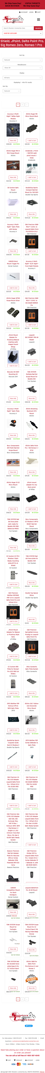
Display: (22, 73)
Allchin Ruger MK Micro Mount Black (31, 115)
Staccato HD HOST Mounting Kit (13, 373)
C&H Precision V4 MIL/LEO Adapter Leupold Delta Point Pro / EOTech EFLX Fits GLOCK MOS (13, 782)
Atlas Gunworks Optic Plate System (31, 668)
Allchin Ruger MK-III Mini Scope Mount (13, 152)
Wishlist (19, 1060)
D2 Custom (13, 192)
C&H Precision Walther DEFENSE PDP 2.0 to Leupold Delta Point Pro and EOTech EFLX (13, 598)
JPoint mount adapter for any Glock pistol (31, 484)
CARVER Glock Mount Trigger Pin (13, 262)
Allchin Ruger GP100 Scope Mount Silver (13, 299)
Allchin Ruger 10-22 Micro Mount (13, 483)
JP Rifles (13, 349)
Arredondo (31, 160)
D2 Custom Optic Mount (13, 189)
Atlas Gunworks (31, 671)
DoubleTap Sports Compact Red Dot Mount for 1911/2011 (31, 190)
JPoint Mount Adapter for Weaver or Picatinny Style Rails (13, 633)
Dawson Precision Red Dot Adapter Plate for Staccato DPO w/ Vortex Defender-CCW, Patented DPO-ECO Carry (13, 858)
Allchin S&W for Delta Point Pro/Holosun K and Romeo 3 (31, 965)
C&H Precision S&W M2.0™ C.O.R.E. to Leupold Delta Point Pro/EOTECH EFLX (31, 228)
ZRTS (13, 711)
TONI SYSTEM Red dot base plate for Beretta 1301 (32, 558)
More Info (13, 141)
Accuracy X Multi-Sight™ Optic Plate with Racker (13, 227)
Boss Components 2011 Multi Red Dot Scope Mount (13, 448)
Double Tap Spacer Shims (31, 594)
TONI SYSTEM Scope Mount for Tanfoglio (13, 927)
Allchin (31, 119)
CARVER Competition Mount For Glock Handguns (13, 891)
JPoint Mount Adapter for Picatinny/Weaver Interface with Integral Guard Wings (13, 341)
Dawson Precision (13, 867)
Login (31, 12)
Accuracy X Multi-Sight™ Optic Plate (13, 410)
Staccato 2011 (13, 377)
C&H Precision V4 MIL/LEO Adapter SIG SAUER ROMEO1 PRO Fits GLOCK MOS (31, 782)
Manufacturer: (22, 65)
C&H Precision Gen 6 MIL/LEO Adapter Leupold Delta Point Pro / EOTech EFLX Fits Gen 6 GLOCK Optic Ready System (31, 820)
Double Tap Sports (31, 195)
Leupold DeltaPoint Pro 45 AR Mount (31, 889)
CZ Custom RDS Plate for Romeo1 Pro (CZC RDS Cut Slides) (13, 670)
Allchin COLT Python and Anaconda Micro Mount (31, 706)
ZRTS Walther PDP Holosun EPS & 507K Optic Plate (13, 706)
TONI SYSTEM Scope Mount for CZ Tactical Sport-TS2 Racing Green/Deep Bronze (31, 929)
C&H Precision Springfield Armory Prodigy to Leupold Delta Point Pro (31, 633)
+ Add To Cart (31, 141)
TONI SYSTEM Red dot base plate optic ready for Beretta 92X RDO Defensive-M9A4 (13, 524)
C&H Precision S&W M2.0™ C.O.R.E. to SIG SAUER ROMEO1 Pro (31, 301)
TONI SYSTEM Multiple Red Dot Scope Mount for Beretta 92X (31, 375)
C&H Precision (31, 234)
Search (38, 28)
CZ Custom (13, 568)
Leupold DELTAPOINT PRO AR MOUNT (31, 337)
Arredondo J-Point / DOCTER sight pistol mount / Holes (31, 154)
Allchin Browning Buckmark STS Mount (31, 411)
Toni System (32, 381)
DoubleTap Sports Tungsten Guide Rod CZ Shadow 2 (13, 742)
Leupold (31, 342)
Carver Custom (13, 266)
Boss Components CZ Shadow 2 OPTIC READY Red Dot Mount (31, 522)
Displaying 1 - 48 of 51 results (23, 82)
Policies (42, 1072)
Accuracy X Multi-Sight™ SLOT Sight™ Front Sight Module (31, 263)
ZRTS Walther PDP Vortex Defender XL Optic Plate (31, 742)
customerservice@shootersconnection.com (25, 1041)
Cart (9, 1060)
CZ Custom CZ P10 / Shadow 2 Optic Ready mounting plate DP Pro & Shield (13, 561)
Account (24, 12)
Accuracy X (13, 121)
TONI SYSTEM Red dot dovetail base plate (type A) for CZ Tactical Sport (13, 965)
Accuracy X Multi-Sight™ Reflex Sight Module (13, 116)
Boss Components (13, 453)
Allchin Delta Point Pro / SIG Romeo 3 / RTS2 (31, 448)
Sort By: (21, 55)
